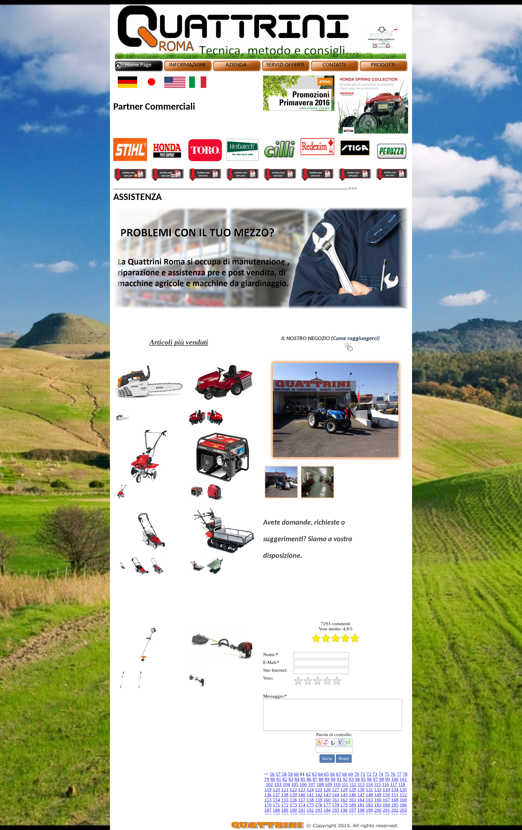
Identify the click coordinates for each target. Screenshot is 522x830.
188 (276, 810)
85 (303, 779)
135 (403, 789)
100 (394, 779)
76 (393, 774)
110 (337, 784)
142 (318, 794)
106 (303, 784)
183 (378, 805)
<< (266, 774)
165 (369, 799)
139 (293, 794)
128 (344, 789)
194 (327, 810)
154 (276, 799)
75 (387, 774)
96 (369, 779)
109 (328, 784)
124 (310, 789)
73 (374, 774)
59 (290, 774)
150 (386, 794)
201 (386, 810)
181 (361, 805)
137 (276, 794)
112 (353, 784)
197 (352, 810)
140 (301, 794)
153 (268, 799)
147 (361, 794)
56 (272, 774)
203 (403, 810)
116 (385, 784)
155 (284, 799)
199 (369, 810)
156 (293, 799)
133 (386, 789)
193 (318, 810)
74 (381, 774)
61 (302, 774)
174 (301, 805)
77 (399, 774)
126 (327, 789)
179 (344, 805)
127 (335, 789)
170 (268, 805)
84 (297, 779)
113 (361, 784)
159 (318, 799)
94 (357, 779)
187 (268, 810)
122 (293, 789)
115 (377, 784)
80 (272, 779)
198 (361, 810)
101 (403, 779)
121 (284, 789)
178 (335, 805)
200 (378, 810)
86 (309, 779)
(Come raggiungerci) (355, 339)
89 (327, 779)
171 (276, 805)
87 (315, 779)
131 (369, 789)
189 (284, 810)
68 (344, 774)
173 (293, 805)
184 (386, 805)
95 (363, 779)
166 (378, 799)
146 (352, 794)
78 (405, 774)
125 (318, 789)
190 (293, 810)
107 (311, 784)
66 (332, 774)
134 (394, 789)
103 (278, 784)
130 (361, 789)
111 (345, 784)
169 (403, 799)
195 (335, 810)
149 (378, 794)
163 (352, 799)
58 (284, 774)
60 (296, 774)
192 (310, 810)
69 (350, 774)
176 (318, 805)
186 (403, 805)
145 (344, 794)
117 (393, 784)
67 (338, 774)
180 (352, 805)
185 (394, 805)
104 (286, 784)
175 (310, 805)
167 (386, 799)
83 (290, 779)
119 (268, 789)
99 (387, 779)
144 (335, 794)
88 (321, 779)
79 (266, 779)
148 (369, 794)
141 (310, 794)
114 (369, 784)
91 (339, 779)
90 (333, 779)
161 (335, 799)
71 (362, 774)
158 (310, 799)
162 (344, 799)
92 (345, 779)
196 (344, 810)
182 (369, 805)
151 (394, 794)
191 (301, 810)
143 (327, 794)
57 (278, 774)
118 (401, 784)
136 (268, 794)
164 (361, 799)
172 (284, 805)
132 (378, 789)
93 (351, 779)
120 (276, 789)
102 (269, 784)
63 (314, 774)
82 (284, 779)
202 (394, 810)
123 (301, 789)
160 (327, 799)
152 (403, 794)
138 (284, 794)
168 (394, 799)
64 (320, 774)
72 (368, 774)
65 (326, 774)
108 (320, 784)
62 (308, 774)
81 (278, 779)
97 (375, 779)
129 (352, 789)
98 (381, 779)
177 (327, 805)
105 (294, 784)
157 (301, 799)
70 (356, 774)
